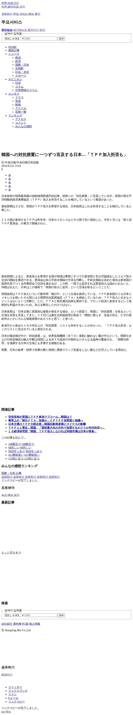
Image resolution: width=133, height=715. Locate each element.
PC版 (25, 623)
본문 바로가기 (10, 3)
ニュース (13, 53)
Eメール (13, 698)
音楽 (18, 101)
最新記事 (13, 50)
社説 (18, 82)
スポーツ (20, 75)
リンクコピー (16, 701)
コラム (19, 86)
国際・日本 (22, 64)
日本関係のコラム (26, 90)
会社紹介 (6, 623)
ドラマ (19, 97)
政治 (18, 57)
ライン (12, 694)
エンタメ (13, 93)
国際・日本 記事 (11, 473)
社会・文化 (22, 72)
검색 (61, 38)
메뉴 (8, 711)
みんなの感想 (23, 126)
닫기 (42, 29)
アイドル (20, 108)
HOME (12, 47)
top (3, 711)
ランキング (15, 115)
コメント (20, 122)
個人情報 (34, 623)
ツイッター (15, 687)
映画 (18, 104)
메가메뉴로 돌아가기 (26, 29)
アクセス (20, 119)
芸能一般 (20, 111)
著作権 (17, 623)
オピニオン (15, 79)
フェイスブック (18, 690)
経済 (18, 61)
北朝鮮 (19, 68)
